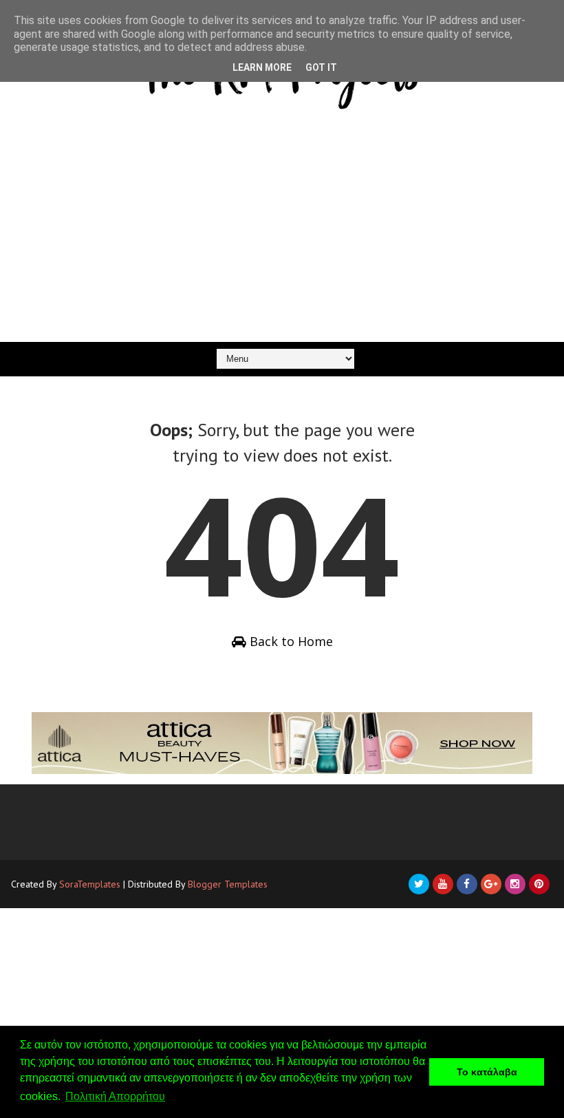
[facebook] (467, 884)
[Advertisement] (282, 238)
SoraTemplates (89, 884)
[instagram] (515, 884)
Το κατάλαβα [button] (487, 1071)
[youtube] (443, 884)
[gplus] (491, 884)
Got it (321, 67)
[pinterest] (539, 884)
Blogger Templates (228, 884)
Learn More (262, 67)
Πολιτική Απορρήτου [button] (115, 1096)
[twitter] (419, 884)
